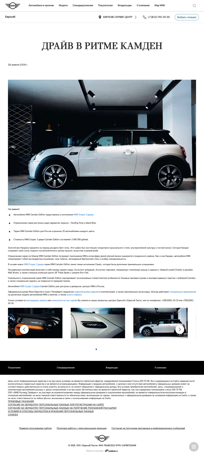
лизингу (43, 300)
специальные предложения (183, 292)
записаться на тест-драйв (64, 300)
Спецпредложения (83, 5)
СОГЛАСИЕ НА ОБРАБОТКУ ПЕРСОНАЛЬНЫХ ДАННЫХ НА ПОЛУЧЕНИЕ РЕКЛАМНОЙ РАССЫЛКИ (62, 408)
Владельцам (125, 5)
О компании (143, 5)
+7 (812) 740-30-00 (159, 17)
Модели (63, 5)
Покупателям (105, 5)
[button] (24, 329)
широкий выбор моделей (87, 292)
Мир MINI (160, 5)
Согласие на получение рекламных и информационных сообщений (148, 428)
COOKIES (13, 415)
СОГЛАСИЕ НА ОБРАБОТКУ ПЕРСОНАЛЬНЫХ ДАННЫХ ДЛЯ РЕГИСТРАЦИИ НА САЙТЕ (56, 405)
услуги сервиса (74, 295)
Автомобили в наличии (41, 5)
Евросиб (10, 17)
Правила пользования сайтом (35, 428)
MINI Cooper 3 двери (83, 215)
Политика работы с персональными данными (81, 428)
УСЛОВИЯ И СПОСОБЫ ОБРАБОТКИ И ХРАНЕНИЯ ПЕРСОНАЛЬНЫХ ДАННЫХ (51, 411)
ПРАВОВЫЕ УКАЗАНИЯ (21, 401)
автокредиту (32, 300)
